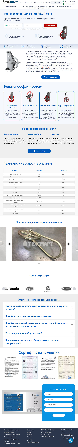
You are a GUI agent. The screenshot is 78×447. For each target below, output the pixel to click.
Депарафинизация (11, 6)
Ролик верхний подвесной (12, 106)
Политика (29, 441)
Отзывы (27, 2)
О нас (21, 2)
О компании (30, 430)
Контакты (39, 2)
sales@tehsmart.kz (66, 432)
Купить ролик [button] (39, 151)
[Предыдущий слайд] (9, 244)
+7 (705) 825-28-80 (70, 1)
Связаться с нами (51, 25)
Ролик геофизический (30, 105)
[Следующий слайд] (68, 244)
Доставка (29, 439)
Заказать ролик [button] (50, 77)
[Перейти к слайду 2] (38, 263)
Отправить (58, 415)
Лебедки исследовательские (46, 6)
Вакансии (33, 2)
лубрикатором (46, 67)
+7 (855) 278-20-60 (70, 4)
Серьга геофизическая (66, 106)
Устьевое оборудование (64, 6)
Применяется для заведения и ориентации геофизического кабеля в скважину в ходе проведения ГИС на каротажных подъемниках (66, 113)
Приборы (48, 8)
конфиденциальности (33, 442)
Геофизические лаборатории (27, 6)
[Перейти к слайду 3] (39, 263)
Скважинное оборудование (35, 8)
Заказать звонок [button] (56, 2)
